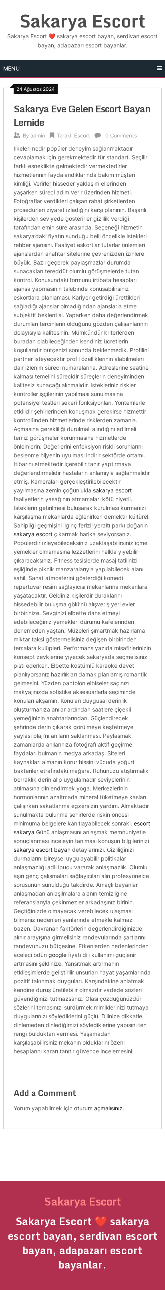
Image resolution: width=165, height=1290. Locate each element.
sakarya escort (112, 490)
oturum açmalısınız (98, 1108)
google (57, 954)
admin (37, 135)
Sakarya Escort (82, 20)
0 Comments (121, 135)
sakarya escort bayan (42, 849)
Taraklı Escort (73, 135)
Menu (11, 68)
